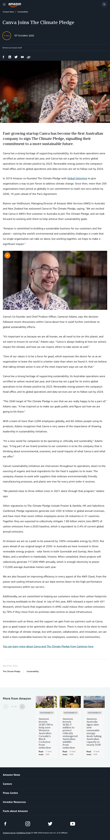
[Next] (22, 706)
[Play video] (7, 255)
